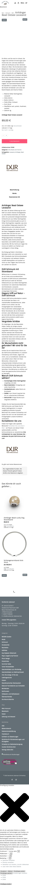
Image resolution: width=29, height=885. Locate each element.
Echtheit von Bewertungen (10, 737)
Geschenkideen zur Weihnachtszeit (13, 672)
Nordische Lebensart (8, 602)
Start (3, 13)
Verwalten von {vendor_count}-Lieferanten (15, 864)
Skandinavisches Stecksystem (11, 683)
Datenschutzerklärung (9, 731)
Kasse (3, 714)
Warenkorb (5, 711)
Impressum (5, 734)
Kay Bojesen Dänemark (9, 653)
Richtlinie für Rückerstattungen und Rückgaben (13, 740)
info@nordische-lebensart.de (12, 616)
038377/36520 (7, 614)
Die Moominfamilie (8, 699)
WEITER (25, 19)
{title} (4, 875)
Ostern (4, 680)
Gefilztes (4, 650)
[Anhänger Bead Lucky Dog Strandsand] (14, 502)
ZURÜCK (4, 20)
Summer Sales (6, 664)
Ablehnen (10, 871)
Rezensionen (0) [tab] (14, 197)
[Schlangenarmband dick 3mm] (14, 544)
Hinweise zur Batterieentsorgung (12, 744)
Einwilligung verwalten (6, 884)
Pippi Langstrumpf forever (10, 656)
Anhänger (17, 152)
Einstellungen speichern (6, 873)
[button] (24, 3)
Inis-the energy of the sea (10, 675)
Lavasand (12, 152)
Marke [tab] (14, 193)
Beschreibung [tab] (14, 190)
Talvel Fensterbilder (8, 667)
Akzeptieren (3, 871)
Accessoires (5, 645)
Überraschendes (7, 697)
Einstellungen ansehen (19, 871)
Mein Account (6, 708)
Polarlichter (5, 661)
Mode (3, 639)
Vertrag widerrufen (7, 750)
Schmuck (8, 13)
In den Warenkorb (14, 141)
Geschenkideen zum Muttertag (11, 669)
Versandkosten (18, 126)
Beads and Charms (16, 149)
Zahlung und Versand (8, 717)
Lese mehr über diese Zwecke (11, 866)
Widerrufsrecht (6, 728)
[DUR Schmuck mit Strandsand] (12, 168)
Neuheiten (5, 647)
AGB (3, 726)
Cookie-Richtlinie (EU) (8, 747)
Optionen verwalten (8, 860)
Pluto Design (6, 658)
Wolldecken (5, 688)
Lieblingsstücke (7, 677)
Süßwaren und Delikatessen (10, 694)
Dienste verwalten (8, 862)
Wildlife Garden (6, 637)
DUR (13, 13)
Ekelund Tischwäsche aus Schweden (13, 686)
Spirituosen (5, 691)
